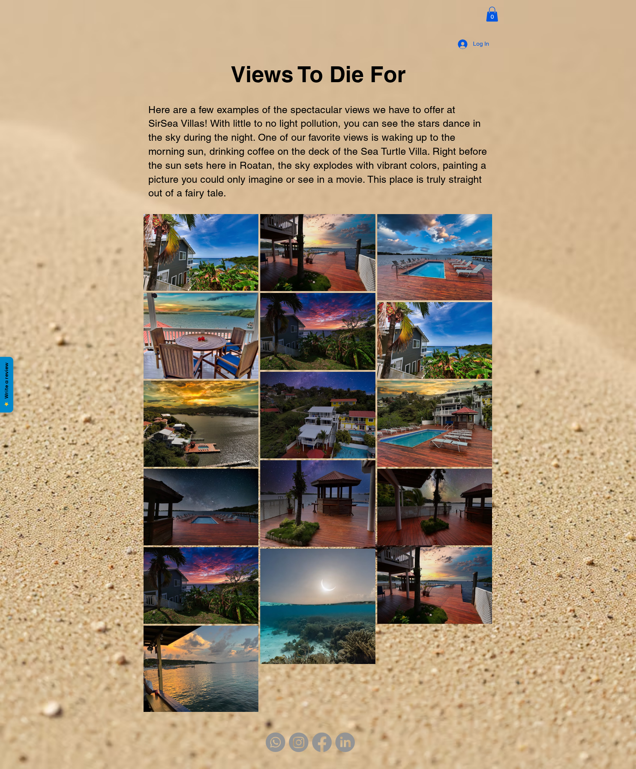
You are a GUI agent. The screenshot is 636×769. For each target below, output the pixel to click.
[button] (492, 14)
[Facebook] (322, 742)
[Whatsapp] (275, 742)
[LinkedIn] (345, 742)
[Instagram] (298, 742)
